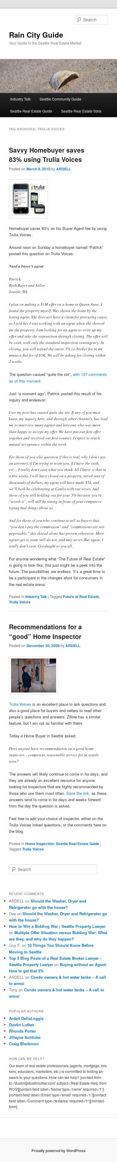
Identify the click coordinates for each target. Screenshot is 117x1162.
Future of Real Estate (81, 596)
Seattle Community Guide (60, 98)
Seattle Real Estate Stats (81, 110)
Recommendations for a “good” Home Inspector (45, 631)
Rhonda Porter (22, 1031)
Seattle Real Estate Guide (31, 110)
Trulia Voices (20, 602)
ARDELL (63, 169)
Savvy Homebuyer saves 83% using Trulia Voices (46, 154)
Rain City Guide (36, 34)
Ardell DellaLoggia (26, 1018)
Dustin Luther (21, 1024)
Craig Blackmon (24, 1043)
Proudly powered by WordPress (59, 1150)
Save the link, (78, 793)
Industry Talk (20, 98)
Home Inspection (39, 843)
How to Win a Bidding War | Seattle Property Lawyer (57, 926)
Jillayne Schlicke (24, 1037)
